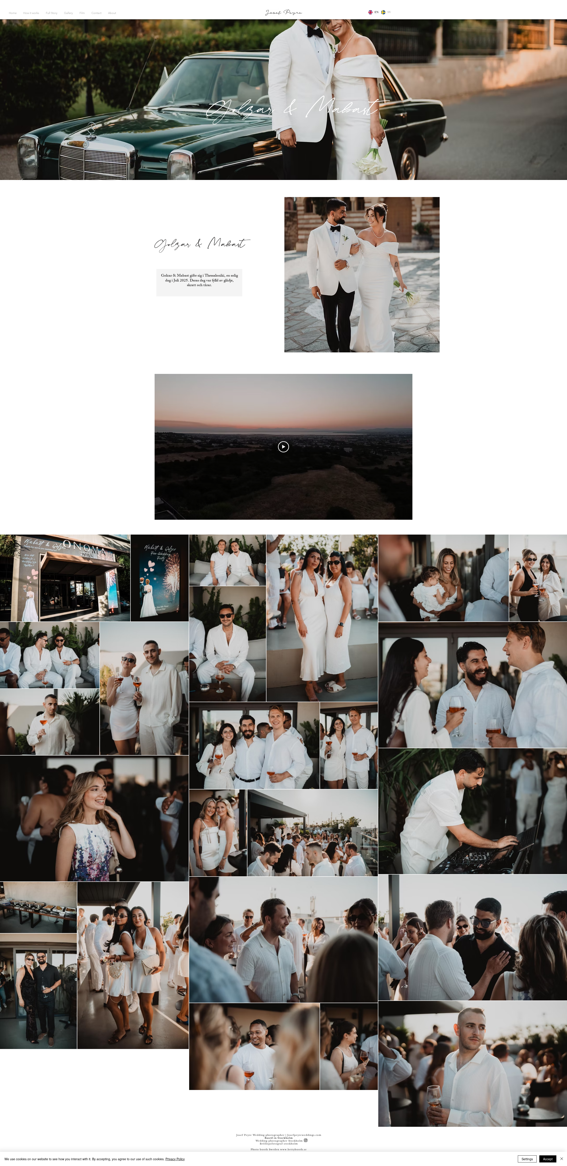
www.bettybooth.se (293, 1149)
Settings (527, 1159)
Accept (548, 1159)
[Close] (561, 1158)
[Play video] (283, 446)
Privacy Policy (175, 1159)
